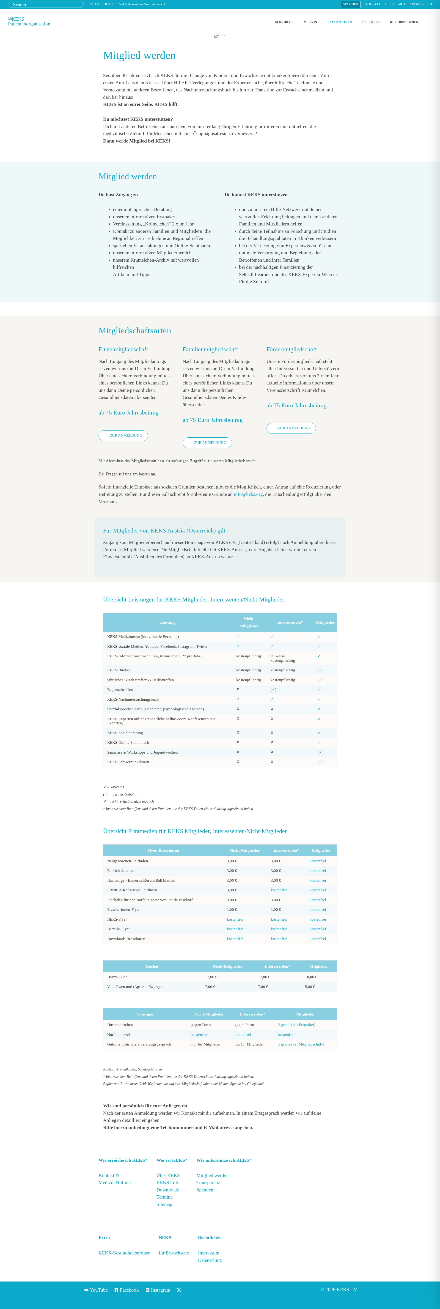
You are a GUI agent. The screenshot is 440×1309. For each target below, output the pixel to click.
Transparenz (208, 1182)
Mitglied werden (212, 1175)
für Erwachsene (174, 1253)
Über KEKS (168, 1175)
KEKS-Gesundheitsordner (124, 1253)
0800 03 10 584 (114, 4)
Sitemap (164, 1204)
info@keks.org (248, 494)
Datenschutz (210, 1260)
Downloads (168, 1190)
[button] (351, 4)
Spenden (204, 1190)
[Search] (80, 5)
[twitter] (179, 1290)
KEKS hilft (168, 1182)
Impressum (208, 1253)
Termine (165, 1197)
